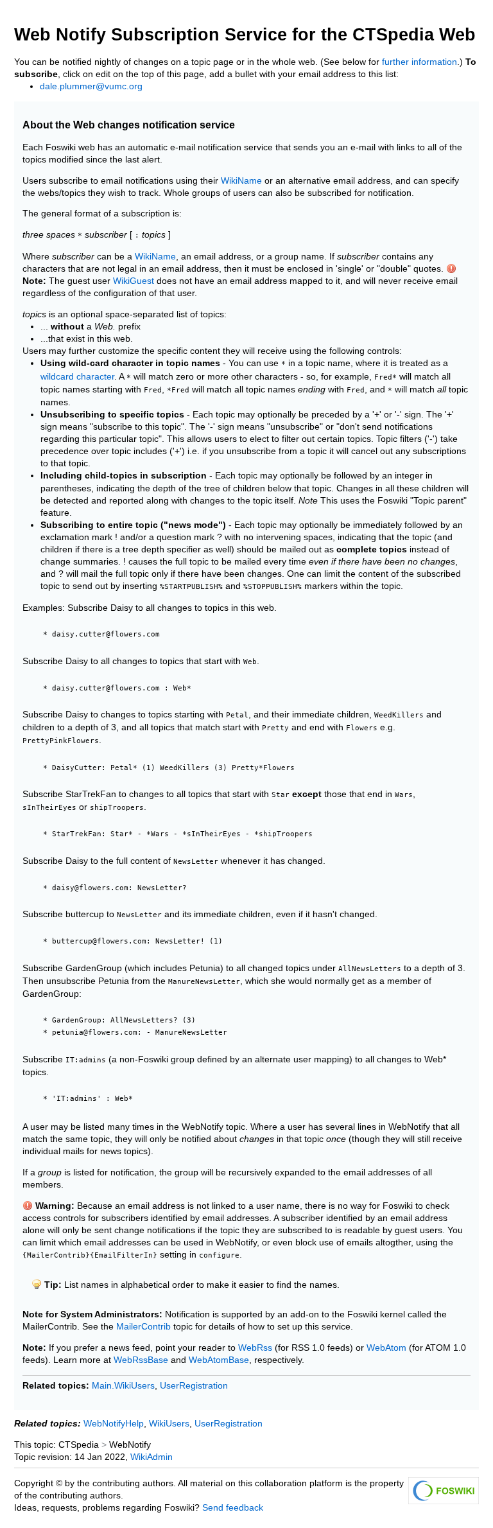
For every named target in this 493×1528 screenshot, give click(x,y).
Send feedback (232, 1508)
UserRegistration (194, 1386)
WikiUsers (169, 1423)
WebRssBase (141, 1360)
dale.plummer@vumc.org (91, 86)
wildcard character (77, 377)
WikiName (241, 181)
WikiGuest (133, 281)
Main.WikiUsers (123, 1386)
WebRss (255, 1348)
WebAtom (386, 1348)
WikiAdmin (151, 1457)
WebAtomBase (219, 1360)
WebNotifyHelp (113, 1423)
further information (419, 62)
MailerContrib (143, 1326)
